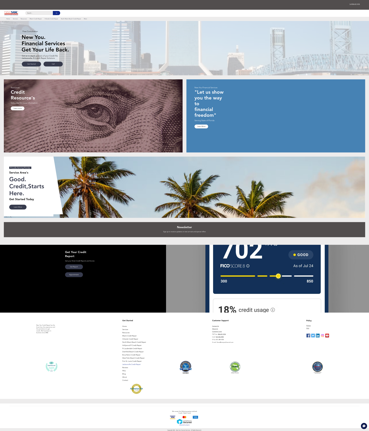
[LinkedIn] (318, 335)
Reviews (125, 367)
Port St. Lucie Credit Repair (132, 361)
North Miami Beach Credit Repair (132, 342)
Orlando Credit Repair (130, 339)
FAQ (124, 371)
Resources (126, 333)
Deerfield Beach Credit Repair (132, 352)
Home (124, 326)
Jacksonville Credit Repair (131, 364)
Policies (308, 325)
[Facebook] (308, 335)
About (124, 377)
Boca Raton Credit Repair (131, 355)
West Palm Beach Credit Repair (132, 358)
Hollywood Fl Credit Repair (132, 345)
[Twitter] (313, 335)
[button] (15, 19)
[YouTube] (327, 335)
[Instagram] (322, 335)
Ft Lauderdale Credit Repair (132, 348)
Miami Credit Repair (129, 336)
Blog (124, 374)
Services (125, 329)
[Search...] (56, 13)
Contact (125, 380)
